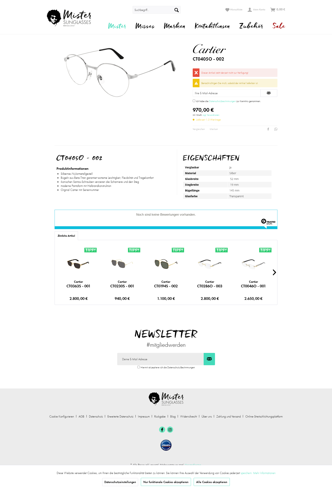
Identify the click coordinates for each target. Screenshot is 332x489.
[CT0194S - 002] (166, 264)
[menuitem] (127, 10)
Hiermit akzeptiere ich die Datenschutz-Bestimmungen (168, 367)
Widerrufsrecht (188, 416)
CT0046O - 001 (253, 284)
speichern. (247, 473)
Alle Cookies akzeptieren (211, 482)
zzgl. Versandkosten (211, 114)
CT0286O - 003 (209, 284)
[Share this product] (268, 129)
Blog (173, 416)
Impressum (144, 416)
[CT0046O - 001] (253, 264)
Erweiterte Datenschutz (120, 416)
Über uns (207, 416)
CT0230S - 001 (122, 284)
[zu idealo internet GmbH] (166, 445)
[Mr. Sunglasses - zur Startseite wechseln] (71, 18)
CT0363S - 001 (78, 284)
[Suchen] (177, 10)
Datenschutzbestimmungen (222, 101)
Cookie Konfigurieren (61, 416)
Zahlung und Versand (228, 416)
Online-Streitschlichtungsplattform (264, 416)
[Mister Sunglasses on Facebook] (162, 430)
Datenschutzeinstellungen (120, 482)
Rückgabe (160, 416)
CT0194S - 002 (166, 284)
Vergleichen (199, 129)
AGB (81, 416)
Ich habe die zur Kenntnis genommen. (228, 101)
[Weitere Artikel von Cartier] (225, 48)
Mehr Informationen (264, 473)
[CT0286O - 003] (209, 264)
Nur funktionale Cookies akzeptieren (165, 482)
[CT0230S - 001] (122, 264)
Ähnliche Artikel (66, 235)
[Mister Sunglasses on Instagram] (170, 430)
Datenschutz (96, 416)
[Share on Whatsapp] (275, 129)
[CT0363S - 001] (78, 264)
